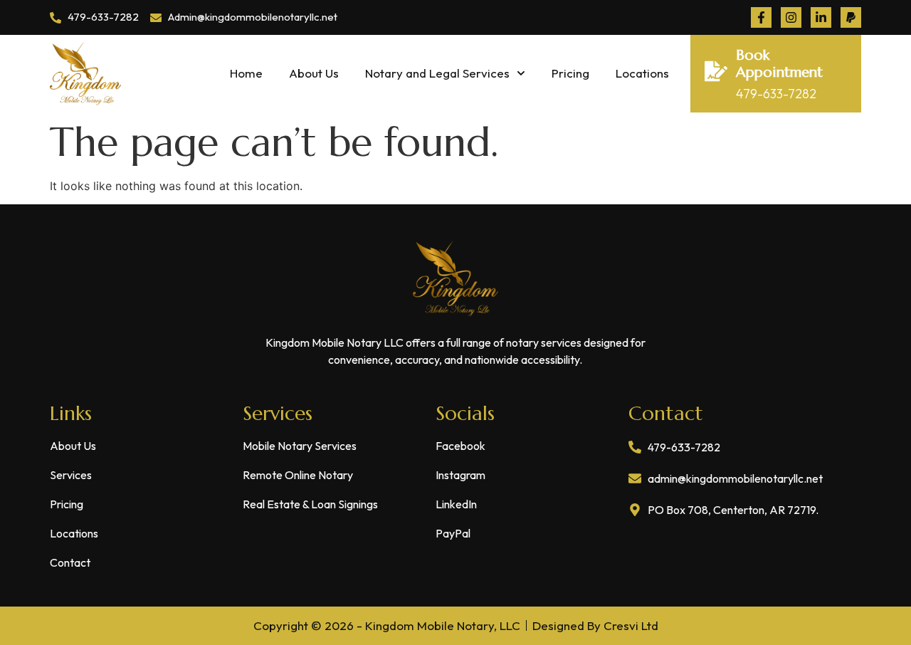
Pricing (570, 72)
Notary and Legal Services (437, 72)
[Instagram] (791, 17)
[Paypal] (851, 17)
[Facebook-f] (761, 17)
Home (246, 72)
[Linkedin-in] (821, 17)
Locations (642, 72)
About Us (314, 72)
